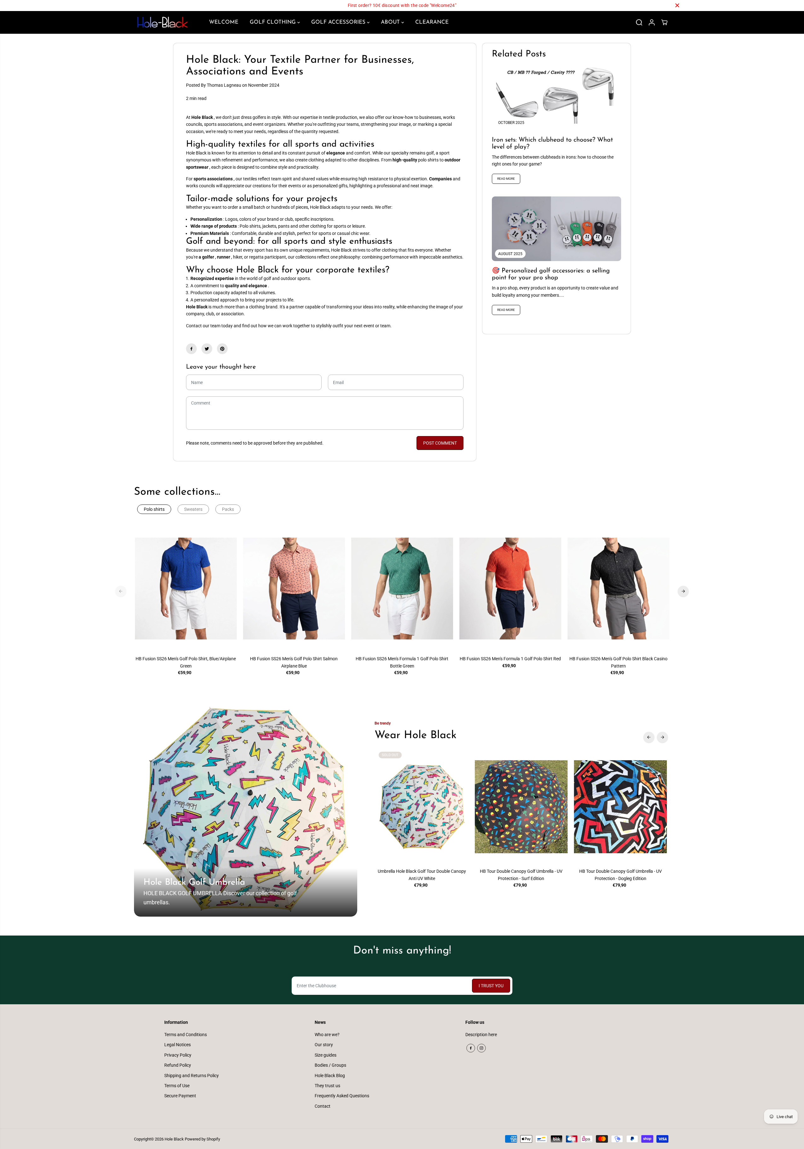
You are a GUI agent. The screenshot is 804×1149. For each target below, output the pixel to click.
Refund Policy (177, 1065)
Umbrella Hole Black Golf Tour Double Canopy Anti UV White (422, 875)
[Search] (639, 22)
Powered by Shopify (202, 1139)
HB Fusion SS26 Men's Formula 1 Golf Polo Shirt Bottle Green (402, 662)
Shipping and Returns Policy (191, 1075)
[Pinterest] (222, 348)
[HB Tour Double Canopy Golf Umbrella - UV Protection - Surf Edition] (521, 807)
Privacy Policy (177, 1055)
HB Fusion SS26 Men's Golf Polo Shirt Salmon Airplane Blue (294, 662)
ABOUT (391, 22)
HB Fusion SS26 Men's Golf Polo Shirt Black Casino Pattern (618, 662)
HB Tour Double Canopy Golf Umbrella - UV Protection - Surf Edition (521, 875)
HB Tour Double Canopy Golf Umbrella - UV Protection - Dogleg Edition (620, 875)
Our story (324, 1044)
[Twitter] (206, 348)
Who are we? (327, 1034)
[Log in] (651, 22)
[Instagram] (481, 1048)
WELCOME (223, 22)
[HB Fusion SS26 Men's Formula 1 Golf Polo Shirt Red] (510, 588)
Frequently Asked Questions (342, 1095)
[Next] (683, 591)
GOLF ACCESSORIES (339, 22)
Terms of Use (176, 1085)
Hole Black (174, 1139)
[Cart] (664, 22)
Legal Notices (177, 1044)
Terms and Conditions (185, 1034)
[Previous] (120, 591)
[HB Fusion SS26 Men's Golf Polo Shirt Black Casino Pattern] (618, 588)
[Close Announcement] (677, 5)
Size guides (325, 1055)
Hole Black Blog (330, 1075)
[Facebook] (191, 348)
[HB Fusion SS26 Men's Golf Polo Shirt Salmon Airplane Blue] (294, 588)
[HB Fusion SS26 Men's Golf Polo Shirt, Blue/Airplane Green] (186, 588)
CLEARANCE (432, 22)
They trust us (327, 1085)
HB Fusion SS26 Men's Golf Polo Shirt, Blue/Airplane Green (186, 662)
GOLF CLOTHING (273, 22)
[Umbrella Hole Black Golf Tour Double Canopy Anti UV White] (422, 807)
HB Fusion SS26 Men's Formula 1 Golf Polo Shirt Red (510, 658)
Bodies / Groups (330, 1065)
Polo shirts (154, 509)
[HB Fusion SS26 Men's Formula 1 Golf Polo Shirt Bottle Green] (402, 588)
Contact (322, 1106)
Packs (228, 509)
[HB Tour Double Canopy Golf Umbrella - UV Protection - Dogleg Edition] (620, 807)
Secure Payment (180, 1095)
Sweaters (193, 509)
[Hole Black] (162, 22)
